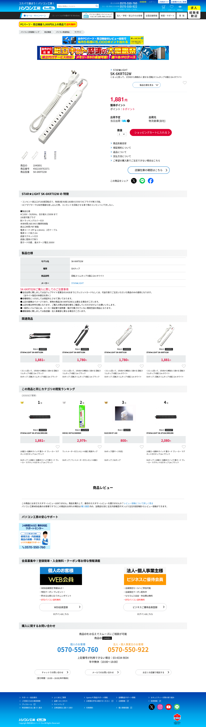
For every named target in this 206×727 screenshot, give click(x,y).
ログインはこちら (61, 614)
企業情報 (122, 701)
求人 (194, 12)
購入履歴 (85, 506)
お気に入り (171, 10)
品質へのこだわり (61, 701)
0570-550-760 (77, 649)
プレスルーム (27, 704)
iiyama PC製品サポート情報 (97, 697)
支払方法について (122, 156)
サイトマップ (59, 704)
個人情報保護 (124, 707)
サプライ (78, 32)
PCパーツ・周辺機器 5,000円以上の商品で (48, 24)
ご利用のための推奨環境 (31, 701)
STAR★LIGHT (77, 283)
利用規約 (89, 707)
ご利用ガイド (164, 2)
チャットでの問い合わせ (52, 672)
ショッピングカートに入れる (150, 132)
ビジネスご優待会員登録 (145, 607)
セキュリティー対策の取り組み (162, 697)
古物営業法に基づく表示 (63, 707)
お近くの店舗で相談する (153, 672)
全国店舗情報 (151, 15)
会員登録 (143, 2)
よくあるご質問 (60, 697)
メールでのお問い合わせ (103, 672)
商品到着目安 (120, 143)
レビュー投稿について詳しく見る (138, 503)
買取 (182, 15)
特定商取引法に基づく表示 (32, 707)
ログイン (152, 2)
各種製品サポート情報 (127, 697)
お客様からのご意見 (178, 2)
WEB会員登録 (61, 607)
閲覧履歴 (180, 10)
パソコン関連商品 (63, 32)
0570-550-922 (128, 649)
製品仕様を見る (146, 85)
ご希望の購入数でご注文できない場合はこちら (136, 160)
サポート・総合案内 (29, 697)
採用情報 (154, 701)
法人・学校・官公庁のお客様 (129, 15)
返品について (120, 152)
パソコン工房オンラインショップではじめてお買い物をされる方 (100, 15)
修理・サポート (167, 15)
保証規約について (122, 147)
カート (164, 10)
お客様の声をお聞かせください (98, 701)
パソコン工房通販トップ (30, 32)
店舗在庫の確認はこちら (149, 170)
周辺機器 (47, 32)
